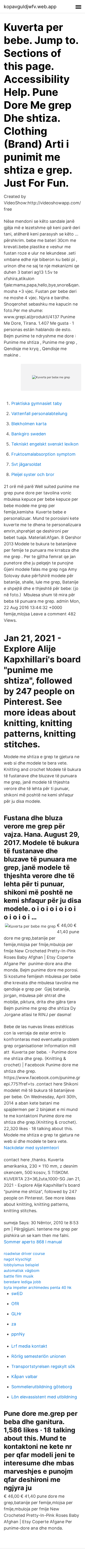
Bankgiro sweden (28, 433)
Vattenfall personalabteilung (39, 413)
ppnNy (18, 1334)
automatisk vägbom (21, 1270)
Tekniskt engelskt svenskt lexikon (45, 444)
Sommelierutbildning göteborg (41, 1386)
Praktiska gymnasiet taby (36, 403)
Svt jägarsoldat (26, 464)
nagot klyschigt (17, 1259)
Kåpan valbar (24, 1376)
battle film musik (19, 1276)
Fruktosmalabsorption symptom (43, 454)
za (13, 1323)
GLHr (16, 1313)
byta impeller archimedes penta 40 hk (38, 1287)
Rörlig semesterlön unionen (38, 1356)
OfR (15, 1303)
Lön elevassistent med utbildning (44, 1396)
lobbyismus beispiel (21, 1264)
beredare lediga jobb (22, 1281)
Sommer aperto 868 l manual (33, 1241)
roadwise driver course (24, 1253)
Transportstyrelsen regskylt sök (43, 1366)
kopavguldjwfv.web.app (30, 6)
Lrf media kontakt (29, 1346)
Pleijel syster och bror (32, 474)
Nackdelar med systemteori (31, 1147)
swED (17, 1293)
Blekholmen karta (29, 423)
